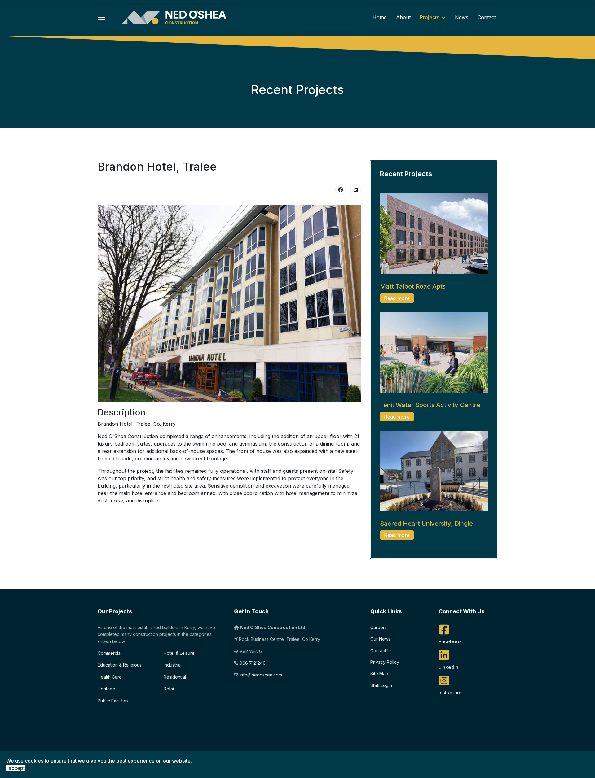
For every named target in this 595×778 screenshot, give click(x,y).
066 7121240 (253, 663)
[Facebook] (340, 189)
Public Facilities (113, 700)
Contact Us (381, 650)
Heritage (106, 688)
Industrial (173, 664)
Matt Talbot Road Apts (413, 286)
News (461, 17)
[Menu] (101, 17)
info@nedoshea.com (261, 674)
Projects (429, 17)
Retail (169, 688)
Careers (378, 627)
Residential (175, 677)
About (403, 17)
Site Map (379, 673)
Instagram (450, 692)
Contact (487, 17)
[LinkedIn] (355, 189)
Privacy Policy (384, 662)
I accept (15, 768)
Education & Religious (120, 664)
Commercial (109, 653)
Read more (397, 298)
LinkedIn (448, 667)
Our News (380, 638)
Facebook (450, 641)
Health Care (110, 677)
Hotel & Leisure (179, 653)
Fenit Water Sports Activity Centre (430, 405)
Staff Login (381, 685)
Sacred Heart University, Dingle (426, 523)
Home (379, 17)
